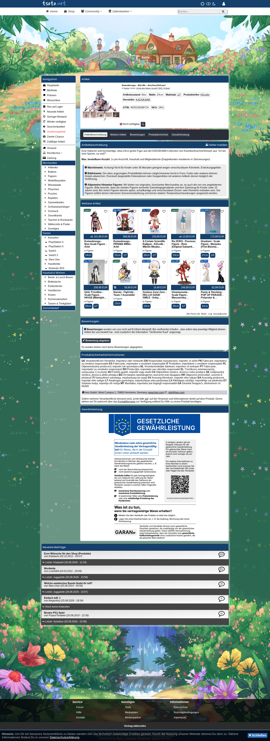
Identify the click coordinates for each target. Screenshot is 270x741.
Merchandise (50, 163)
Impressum (180, 717)
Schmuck (53, 211)
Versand (51, 148)
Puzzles (52, 193)
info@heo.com (176, 392)
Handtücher (54, 290)
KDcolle (204, 94)
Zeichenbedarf (51, 308)
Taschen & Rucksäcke (60, 220)
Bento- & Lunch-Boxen (60, 277)
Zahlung (51, 158)
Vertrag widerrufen (135, 726)
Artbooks (53, 167)
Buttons (52, 171)
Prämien (51, 95)
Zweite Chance (55, 136)
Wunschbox (53, 100)
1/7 (179, 94)
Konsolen (53, 237)
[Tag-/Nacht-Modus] (208, 3)
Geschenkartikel (56, 126)
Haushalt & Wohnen (54, 272)
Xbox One (54, 259)
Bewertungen (137, 134)
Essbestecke (55, 286)
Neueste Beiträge (54, 547)
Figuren (52, 176)
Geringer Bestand (57, 116)
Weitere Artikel (118, 134)
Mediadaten (131, 712)
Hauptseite (53, 85)
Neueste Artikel (55, 111)
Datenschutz (181, 707)
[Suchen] (223, 11)
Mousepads (54, 185)
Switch (52, 250)
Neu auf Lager (55, 106)
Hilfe (78, 712)
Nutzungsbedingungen (186, 712)
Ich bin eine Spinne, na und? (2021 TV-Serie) (153, 88)
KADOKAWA (143, 99)
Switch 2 (53, 255)
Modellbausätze (57, 180)
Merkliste (52, 90)
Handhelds (54, 264)
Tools (128, 707)
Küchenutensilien (57, 299)
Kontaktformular (126, 401)
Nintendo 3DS (56, 268)
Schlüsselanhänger (59, 206)
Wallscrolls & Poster (59, 224)
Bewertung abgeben (97, 340)
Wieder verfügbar (56, 121)
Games (47, 233)
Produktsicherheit (158, 134)
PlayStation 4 (56, 242)
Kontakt (80, 717)
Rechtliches (54, 153)
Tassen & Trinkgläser (59, 303)
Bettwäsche (54, 281)
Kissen (52, 294)
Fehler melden (217, 145)
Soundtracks (55, 215)
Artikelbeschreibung (95, 134)
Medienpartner (133, 717)
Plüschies (53, 189)
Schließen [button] (258, 735)
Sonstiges (53, 228)
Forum (79, 707)
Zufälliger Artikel (56, 141)
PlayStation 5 (56, 246)
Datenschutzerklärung (64, 737)
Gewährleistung (180, 134)
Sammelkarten (56, 202)
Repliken (53, 198)
